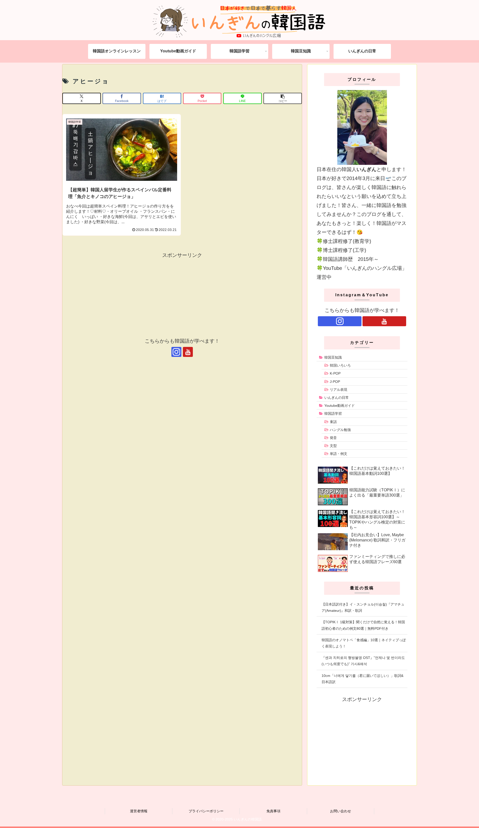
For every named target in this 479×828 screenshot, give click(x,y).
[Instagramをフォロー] (176, 352)
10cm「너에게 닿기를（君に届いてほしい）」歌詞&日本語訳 (362, 679)
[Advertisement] (182, 294)
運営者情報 (138, 811)
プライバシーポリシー (206, 811)
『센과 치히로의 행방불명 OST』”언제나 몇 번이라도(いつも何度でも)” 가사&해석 (363, 661)
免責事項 (273, 811)
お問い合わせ (340, 811)
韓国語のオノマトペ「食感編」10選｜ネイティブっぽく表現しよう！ (364, 643)
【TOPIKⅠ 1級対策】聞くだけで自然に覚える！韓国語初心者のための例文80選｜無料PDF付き (363, 625)
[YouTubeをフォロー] (188, 352)
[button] (282, 98)
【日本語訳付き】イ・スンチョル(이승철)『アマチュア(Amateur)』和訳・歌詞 (363, 607)
